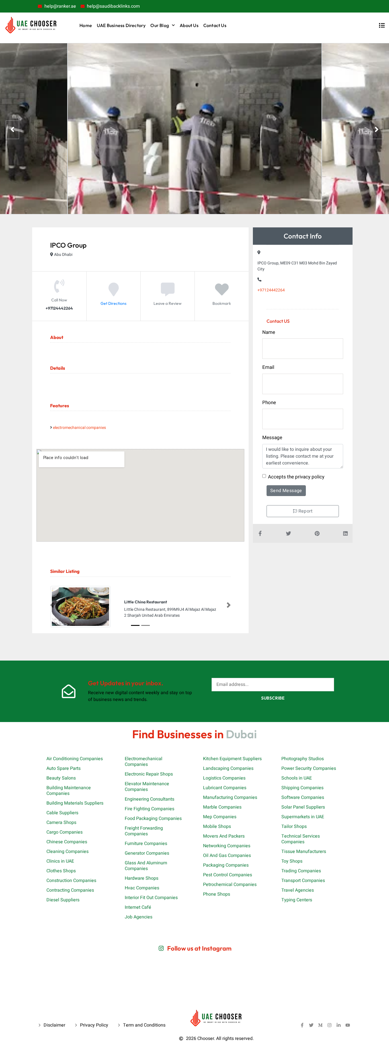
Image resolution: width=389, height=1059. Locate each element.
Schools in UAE (296, 778)
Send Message (286, 490)
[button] (52, 605)
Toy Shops (291, 861)
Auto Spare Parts (63, 768)
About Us (189, 25)
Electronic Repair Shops (149, 774)
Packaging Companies (226, 865)
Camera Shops (61, 822)
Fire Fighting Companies (149, 808)
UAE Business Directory (121, 25)
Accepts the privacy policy (296, 476)
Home (85, 25)
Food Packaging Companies (153, 818)
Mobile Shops (217, 826)
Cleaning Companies (67, 851)
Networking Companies (226, 845)
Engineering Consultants (149, 799)
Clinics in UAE (60, 861)
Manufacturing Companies (230, 797)
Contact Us (214, 25)
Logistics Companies (224, 778)
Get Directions (113, 303)
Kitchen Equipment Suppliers (232, 758)
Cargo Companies (64, 832)
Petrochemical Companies (230, 884)
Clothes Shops (61, 870)
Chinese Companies (66, 841)
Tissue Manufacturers (303, 851)
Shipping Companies (302, 787)
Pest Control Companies (227, 874)
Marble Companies (222, 807)
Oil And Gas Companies (227, 855)
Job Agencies (138, 917)
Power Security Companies (308, 768)
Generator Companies (147, 853)
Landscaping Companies (228, 768)
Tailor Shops (294, 826)
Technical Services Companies (300, 839)
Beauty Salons (61, 778)
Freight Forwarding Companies (144, 831)
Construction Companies (71, 880)
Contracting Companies (70, 890)
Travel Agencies (297, 890)
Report (304, 511)
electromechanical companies (79, 428)
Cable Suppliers (62, 812)
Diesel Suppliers (62, 899)
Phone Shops (216, 894)
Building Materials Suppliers (74, 803)
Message (272, 437)
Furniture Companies (146, 843)
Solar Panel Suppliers (303, 807)
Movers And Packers (224, 836)
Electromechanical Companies (143, 761)
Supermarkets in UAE (302, 816)
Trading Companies (301, 870)
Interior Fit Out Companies (151, 897)
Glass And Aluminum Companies (146, 865)
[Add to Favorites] (222, 294)
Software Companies (302, 797)
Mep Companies (219, 816)
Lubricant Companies (224, 787)
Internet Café (138, 907)
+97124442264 (271, 290)
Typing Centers (296, 899)
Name (268, 332)
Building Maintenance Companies (68, 790)
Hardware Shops (141, 878)
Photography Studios (302, 758)
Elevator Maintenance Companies (147, 786)
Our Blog (159, 25)
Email (268, 367)
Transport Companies (303, 880)
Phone (269, 402)
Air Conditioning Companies (74, 758)
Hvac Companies (142, 888)
